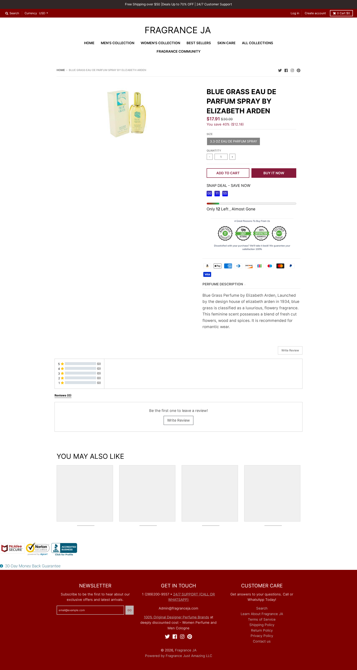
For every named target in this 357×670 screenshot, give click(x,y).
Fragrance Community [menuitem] (179, 51)
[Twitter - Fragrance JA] (280, 70)
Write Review (178, 420)
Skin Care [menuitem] (226, 43)
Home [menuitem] (89, 43)
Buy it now (273, 173)
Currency (31, 13)
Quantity (214, 150)
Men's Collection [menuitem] (117, 43)
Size (210, 134)
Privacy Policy (262, 636)
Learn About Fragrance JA (262, 614)
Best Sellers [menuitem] (199, 43)
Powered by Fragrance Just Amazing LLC (178, 656)
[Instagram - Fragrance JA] (292, 70)
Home (61, 70)
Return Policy (262, 630)
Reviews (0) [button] (63, 395)
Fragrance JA (178, 30)
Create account (315, 13)
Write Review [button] (290, 350)
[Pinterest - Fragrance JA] (298, 70)
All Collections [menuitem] (257, 43)
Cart (343, 13)
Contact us (262, 641)
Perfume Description (222, 284)
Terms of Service (262, 619)
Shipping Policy (261, 625)
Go (129, 610)
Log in (295, 13)
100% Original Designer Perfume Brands (176, 617)
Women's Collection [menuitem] (160, 43)
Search (262, 608)
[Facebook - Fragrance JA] (286, 70)
